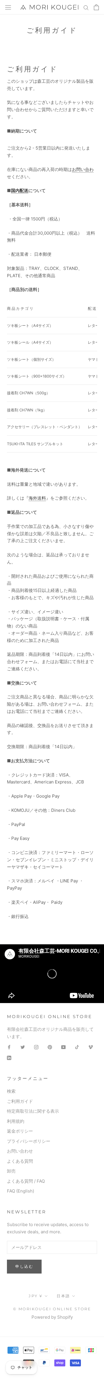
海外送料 (37, 498)
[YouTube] (63, 1047)
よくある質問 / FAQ (26, 1181)
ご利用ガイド (20, 1101)
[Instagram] (36, 1047)
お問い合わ (83, 169)
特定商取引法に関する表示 (33, 1111)
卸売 (11, 1171)
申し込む (24, 1266)
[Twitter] (23, 1047)
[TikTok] (77, 1047)
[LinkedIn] (9, 1057)
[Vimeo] (90, 1047)
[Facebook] (9, 1047)
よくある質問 (20, 1161)
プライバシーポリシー (28, 1141)
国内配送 (19, 190)
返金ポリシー (20, 1131)
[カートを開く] (96, 7)
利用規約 (15, 1121)
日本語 (63, 1295)
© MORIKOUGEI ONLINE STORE (52, 1309)
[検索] (86, 7)
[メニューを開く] (8, 7)
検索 (11, 1091)
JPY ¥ (36, 1295)
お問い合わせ (20, 1151)
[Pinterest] (50, 1047)
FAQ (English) (20, 1191)
